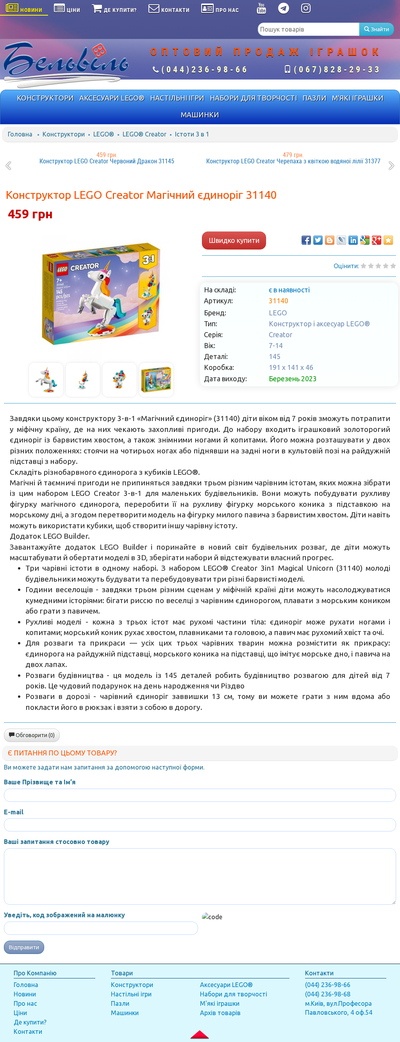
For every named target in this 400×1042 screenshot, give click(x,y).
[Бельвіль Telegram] (283, 9)
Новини (25, 994)
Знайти (379, 29)
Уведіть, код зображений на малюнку (64, 914)
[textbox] (308, 29)
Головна (20, 134)
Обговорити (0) (34, 735)
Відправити (24, 947)
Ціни (20, 1012)
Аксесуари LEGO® (226, 984)
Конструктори (64, 134)
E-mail (13, 812)
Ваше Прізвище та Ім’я (40, 781)
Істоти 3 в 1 (192, 134)
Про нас (25, 1003)
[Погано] (371, 265)
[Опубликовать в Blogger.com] (329, 240)
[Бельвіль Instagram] (306, 9)
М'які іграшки (219, 1003)
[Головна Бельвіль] (66, 64)
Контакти (28, 1031)
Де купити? (30, 1022)
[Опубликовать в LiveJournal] (341, 240)
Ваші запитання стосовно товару (56, 841)
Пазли (120, 1003)
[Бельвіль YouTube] (261, 9)
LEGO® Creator (144, 134)
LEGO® (103, 134)
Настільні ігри (131, 994)
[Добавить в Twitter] (318, 240)
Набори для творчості (233, 994)
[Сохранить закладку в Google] (365, 240)
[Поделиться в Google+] (376, 240)
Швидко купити (234, 240)
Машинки (125, 1012)
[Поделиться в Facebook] (306, 240)
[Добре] (393, 265)
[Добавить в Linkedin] (353, 240)
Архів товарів (220, 1012)
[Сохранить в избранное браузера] (388, 240)
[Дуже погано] (363, 265)
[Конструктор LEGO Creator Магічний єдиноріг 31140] (101, 294)
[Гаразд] (386, 265)
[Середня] (378, 265)
